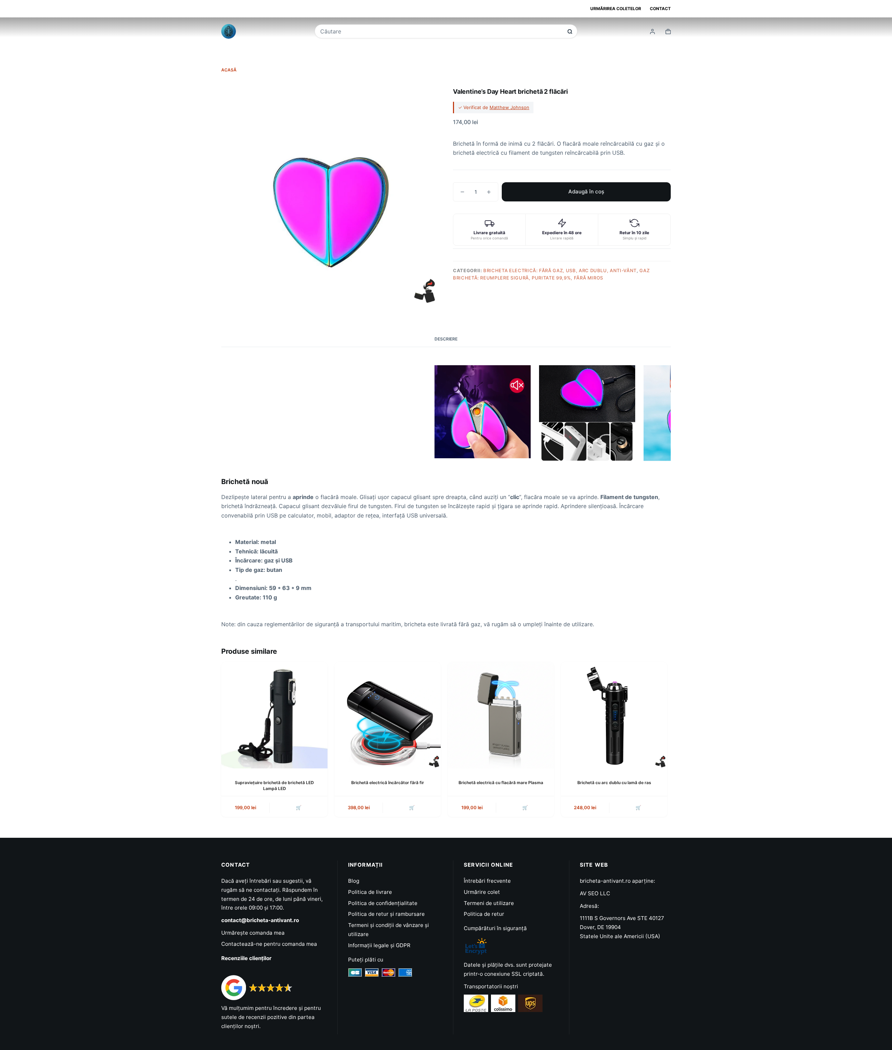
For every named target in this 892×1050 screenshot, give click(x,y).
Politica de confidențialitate (382, 903)
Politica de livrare (370, 892)
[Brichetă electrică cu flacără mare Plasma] (501, 715)
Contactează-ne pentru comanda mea (269, 944)
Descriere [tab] (446, 339)
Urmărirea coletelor (615, 8)
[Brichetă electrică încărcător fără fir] (387, 715)
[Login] (652, 31)
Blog (353, 880)
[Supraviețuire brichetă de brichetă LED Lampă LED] (274, 715)
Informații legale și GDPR (379, 945)
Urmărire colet (482, 892)
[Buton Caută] (570, 31)
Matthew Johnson (509, 107)
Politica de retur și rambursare (386, 914)
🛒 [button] (298, 807)
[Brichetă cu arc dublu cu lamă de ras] (614, 715)
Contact (660, 8)
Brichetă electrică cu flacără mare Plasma (501, 782)
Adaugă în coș (586, 191)
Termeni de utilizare (489, 903)
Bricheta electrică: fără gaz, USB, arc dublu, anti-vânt (560, 270)
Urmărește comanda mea (253, 932)
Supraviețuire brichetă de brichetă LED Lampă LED (274, 785)
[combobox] (441, 31)
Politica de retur (484, 914)
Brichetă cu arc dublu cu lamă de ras (614, 782)
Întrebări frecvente (487, 880)
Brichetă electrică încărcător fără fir (387, 782)
